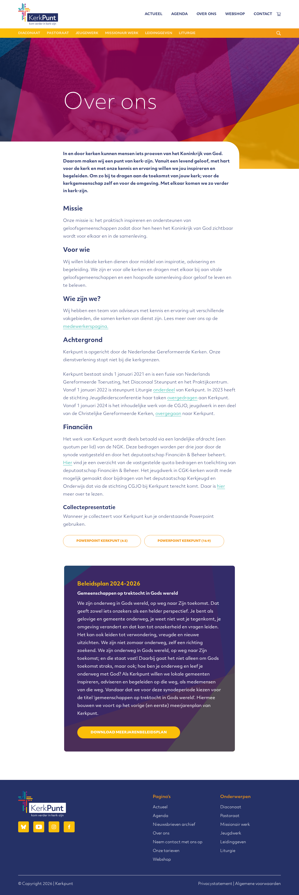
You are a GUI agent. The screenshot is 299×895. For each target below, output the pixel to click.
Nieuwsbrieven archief (174, 825)
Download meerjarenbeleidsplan (129, 732)
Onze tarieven (166, 851)
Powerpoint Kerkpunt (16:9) (184, 541)
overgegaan (168, 414)
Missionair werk (122, 33)
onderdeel (164, 390)
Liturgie (187, 33)
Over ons (206, 14)
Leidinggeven (158, 33)
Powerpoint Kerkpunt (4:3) (102, 541)
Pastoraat (58, 33)
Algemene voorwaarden (258, 884)
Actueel (153, 14)
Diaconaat (29, 33)
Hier (67, 463)
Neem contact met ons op (177, 842)
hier (221, 486)
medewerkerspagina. (85, 327)
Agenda (179, 14)
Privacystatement (215, 884)
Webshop (235, 14)
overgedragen (182, 398)
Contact (263, 14)
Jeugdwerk (87, 33)
